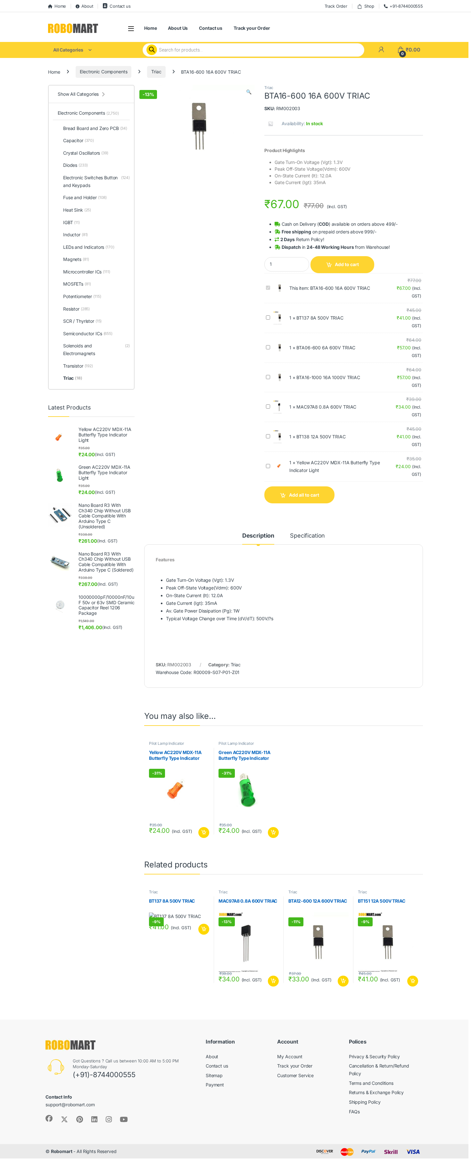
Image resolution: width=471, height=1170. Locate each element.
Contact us (120, 6)
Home (60, 6)
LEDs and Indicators (88, 247)
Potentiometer (82, 296)
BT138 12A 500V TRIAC (320, 436)
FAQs (354, 1111)
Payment (215, 1084)
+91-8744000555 (406, 6)
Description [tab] (258, 536)
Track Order (336, 6)
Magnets (76, 259)
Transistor (78, 366)
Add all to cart (304, 495)
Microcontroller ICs (86, 271)
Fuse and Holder (85, 197)
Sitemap (214, 1075)
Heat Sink (77, 210)
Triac (156, 71)
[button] (249, 92)
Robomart (61, 1151)
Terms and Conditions (371, 1083)
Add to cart (347, 264)
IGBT (71, 222)
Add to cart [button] (203, 832)
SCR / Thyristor (82, 321)
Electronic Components (103, 71)
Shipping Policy (365, 1102)
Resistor (76, 309)
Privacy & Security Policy (374, 1056)
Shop (369, 6)
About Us (178, 28)
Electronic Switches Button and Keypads (96, 181)
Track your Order (252, 28)
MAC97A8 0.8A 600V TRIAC (326, 407)
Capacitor (78, 140)
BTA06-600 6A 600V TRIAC (325, 347)
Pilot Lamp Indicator (166, 743)
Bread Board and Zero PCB (95, 128)
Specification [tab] (307, 536)
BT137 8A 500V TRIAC (319, 318)
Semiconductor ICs (87, 333)
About (87, 6)
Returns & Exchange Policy (376, 1092)
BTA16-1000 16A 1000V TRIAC (328, 377)
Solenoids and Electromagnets (96, 349)
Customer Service (295, 1075)
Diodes (75, 165)
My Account (289, 1056)
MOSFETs (77, 284)
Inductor (75, 234)
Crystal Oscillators (85, 153)
